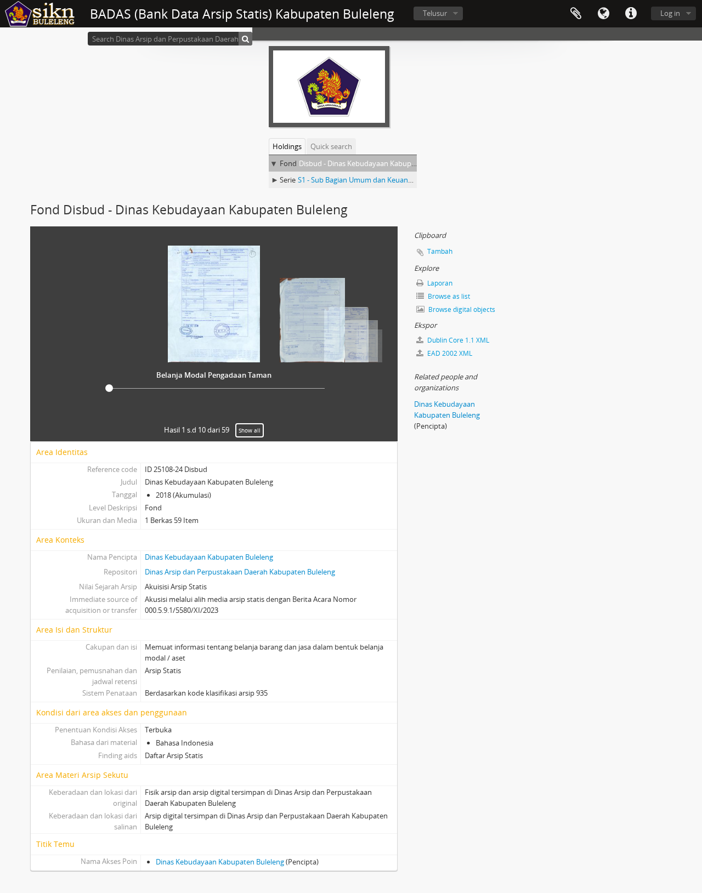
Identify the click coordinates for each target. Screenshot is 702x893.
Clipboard (576, 13)
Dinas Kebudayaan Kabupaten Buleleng (209, 557)
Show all (250, 430)
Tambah (439, 251)
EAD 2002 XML (449, 353)
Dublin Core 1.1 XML (457, 340)
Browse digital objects (461, 309)
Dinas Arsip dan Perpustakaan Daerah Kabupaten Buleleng (240, 572)
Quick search (331, 146)
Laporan (439, 283)
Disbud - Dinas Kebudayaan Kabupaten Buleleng (377, 163)
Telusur (435, 13)
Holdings (287, 146)
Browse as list (448, 296)
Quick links (630, 13)
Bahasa (603, 13)
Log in (670, 13)
